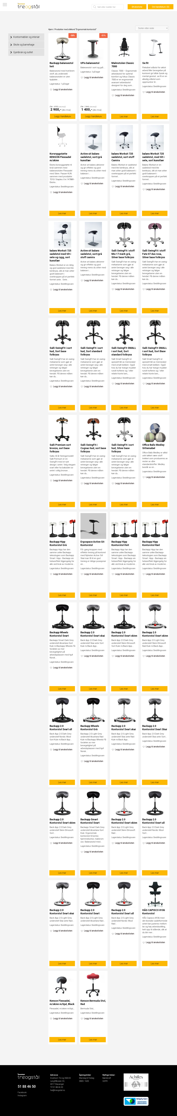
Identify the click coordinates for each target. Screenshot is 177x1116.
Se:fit (145, 63)
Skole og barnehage (23, 44)
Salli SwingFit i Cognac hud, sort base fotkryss (93, 448)
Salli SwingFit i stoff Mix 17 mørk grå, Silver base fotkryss (123, 254)
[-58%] (62, 59)
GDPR (105, 1081)
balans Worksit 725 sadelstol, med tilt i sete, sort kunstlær (153, 157)
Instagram (22, 1095)
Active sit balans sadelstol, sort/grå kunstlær (91, 157)
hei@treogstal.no (57, 1090)
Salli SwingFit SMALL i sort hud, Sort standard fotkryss (123, 351)
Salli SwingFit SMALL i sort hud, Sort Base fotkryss (154, 351)
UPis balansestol (89, 63)
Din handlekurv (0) (160, 7)
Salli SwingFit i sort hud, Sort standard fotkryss (91, 351)
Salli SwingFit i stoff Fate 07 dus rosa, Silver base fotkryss (154, 254)
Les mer (124, 116)
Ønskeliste (137, 7)
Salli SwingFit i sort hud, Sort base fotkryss (61, 351)
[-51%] (93, 59)
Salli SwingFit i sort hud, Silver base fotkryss (122, 448)
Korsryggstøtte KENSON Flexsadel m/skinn (60, 157)
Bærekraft (106, 1078)
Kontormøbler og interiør (26, 36)
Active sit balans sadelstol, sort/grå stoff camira (91, 254)
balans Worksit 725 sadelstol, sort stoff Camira (122, 157)
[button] (61, 89)
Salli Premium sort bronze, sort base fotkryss (60, 448)
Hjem (50, 29)
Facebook (22, 1092)
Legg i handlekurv (62, 116)
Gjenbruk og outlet (23, 52)
